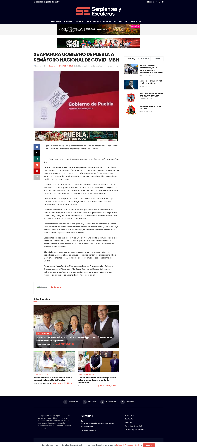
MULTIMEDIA (93, 21)
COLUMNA (79, 21)
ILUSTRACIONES (121, 21)
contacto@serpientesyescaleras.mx (97, 423)
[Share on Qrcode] (37, 171)
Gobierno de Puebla (84, 66)
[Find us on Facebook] (153, 2)
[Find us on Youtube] (162, 2)
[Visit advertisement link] (98, 29)
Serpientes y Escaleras (102, 66)
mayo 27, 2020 (66, 66)
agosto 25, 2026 (65, 344)
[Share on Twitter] (37, 153)
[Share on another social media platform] (37, 177)
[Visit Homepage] (98, 11)
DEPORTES (136, 21)
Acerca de (129, 415)
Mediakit (128, 422)
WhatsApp (88, 427)
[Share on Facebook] (37, 147)
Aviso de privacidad (133, 426)
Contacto (129, 419)
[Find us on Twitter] (156, 2)
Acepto (149, 445)
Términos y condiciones (135, 429)
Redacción (51, 66)
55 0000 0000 (90, 430)
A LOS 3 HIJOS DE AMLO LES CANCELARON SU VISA (151, 94)
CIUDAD (68, 21)
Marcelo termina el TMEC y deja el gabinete (151, 82)
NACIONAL (56, 21)
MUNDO (107, 21)
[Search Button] (162, 21)
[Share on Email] (37, 165)
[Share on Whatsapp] (37, 159)
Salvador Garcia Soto (46, 344)
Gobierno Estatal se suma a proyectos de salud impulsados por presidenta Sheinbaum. (97, 380)
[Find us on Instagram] (159, 2)
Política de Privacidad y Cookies (128, 445)
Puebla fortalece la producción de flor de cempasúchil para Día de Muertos (53, 378)
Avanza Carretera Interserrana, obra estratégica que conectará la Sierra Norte (151, 69)
